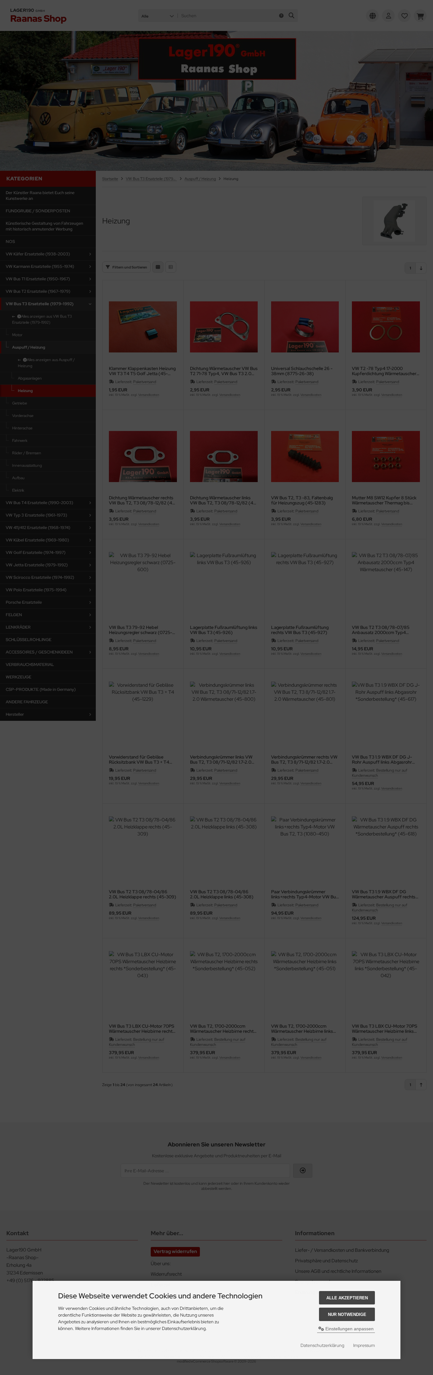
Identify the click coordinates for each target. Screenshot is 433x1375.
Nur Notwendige (347, 1314)
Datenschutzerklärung (322, 1345)
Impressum (364, 1345)
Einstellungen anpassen (349, 1328)
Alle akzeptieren (347, 1298)
